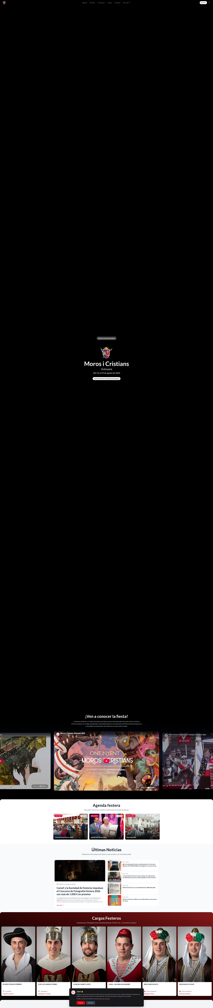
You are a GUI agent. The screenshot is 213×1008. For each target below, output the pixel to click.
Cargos (109, 2)
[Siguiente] (211, 751)
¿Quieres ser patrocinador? (106, 338)
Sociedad (117, 2)
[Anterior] (2, 751)
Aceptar (81, 1002)
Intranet (203, 2)
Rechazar (90, 1002)
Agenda (84, 2)
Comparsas (101, 2)
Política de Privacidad (104, 998)
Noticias (92, 2)
